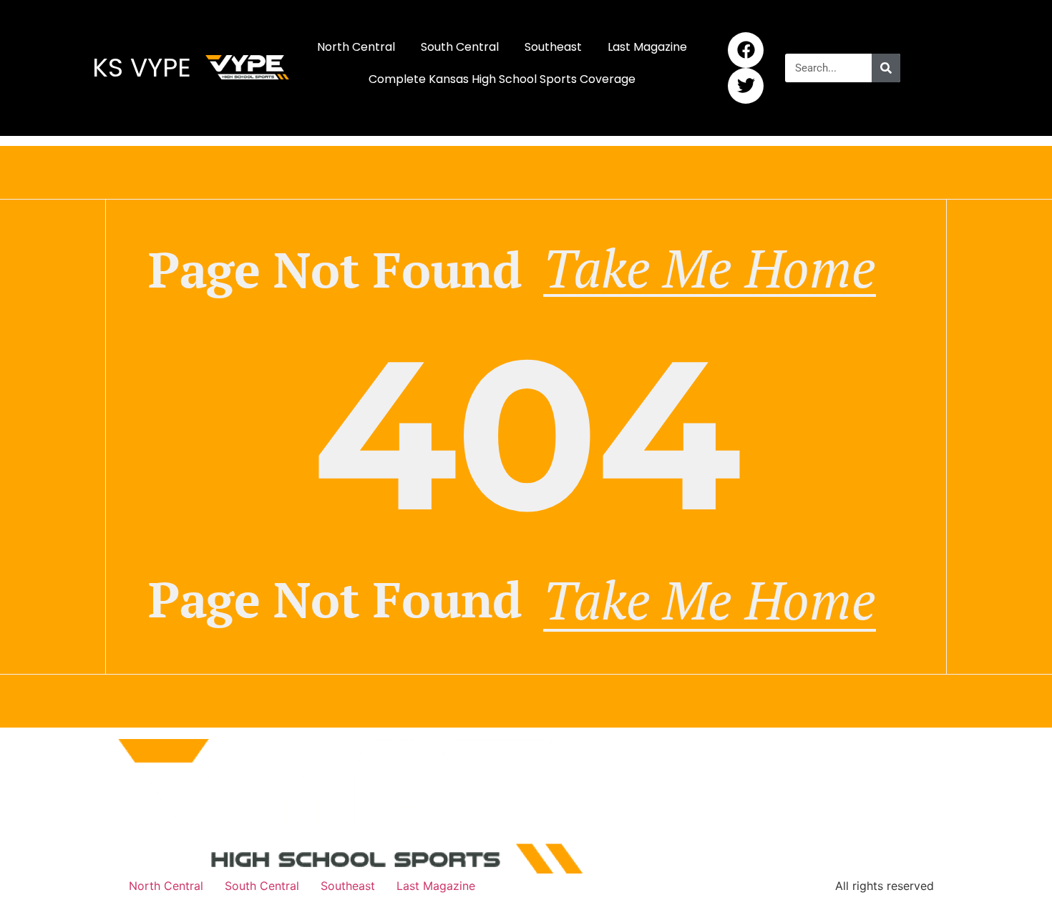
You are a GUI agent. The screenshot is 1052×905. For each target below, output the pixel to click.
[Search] (886, 68)
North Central (356, 47)
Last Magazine (647, 47)
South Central (460, 47)
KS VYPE (141, 67)
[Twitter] (746, 86)
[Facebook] (746, 50)
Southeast (553, 47)
